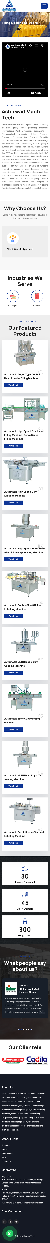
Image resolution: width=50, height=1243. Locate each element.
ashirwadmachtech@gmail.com (30, 1202)
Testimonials (7, 1153)
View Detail (13, 385)
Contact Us (6, 1161)
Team (4, 1149)
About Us (6, 1145)
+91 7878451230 (9, 1202)
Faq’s (4, 1157)
